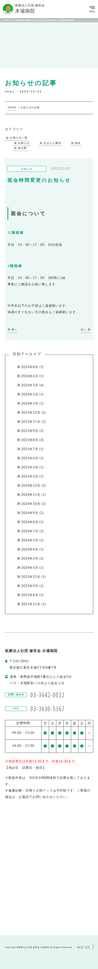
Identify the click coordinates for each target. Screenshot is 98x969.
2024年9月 (29, 513)
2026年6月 (29, 376)
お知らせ (24, 143)
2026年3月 (29, 385)
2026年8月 (29, 367)
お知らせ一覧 (19, 138)
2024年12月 (30, 485)
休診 (78, 143)
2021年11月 (30, 604)
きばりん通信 (52, 143)
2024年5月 (29, 540)
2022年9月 (29, 586)
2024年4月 (29, 549)
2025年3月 (29, 476)
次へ (84, 329)
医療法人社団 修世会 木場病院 (33, 947)
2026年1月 (29, 403)
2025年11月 (30, 421)
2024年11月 (30, 494)
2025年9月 (29, 431)
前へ (13, 329)
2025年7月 (29, 449)
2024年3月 (29, 558)
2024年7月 (29, 531)
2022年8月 (29, 595)
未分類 (22, 148)
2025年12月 (30, 412)
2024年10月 (30, 504)
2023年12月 (30, 577)
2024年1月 (29, 567)
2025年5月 (29, 467)
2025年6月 (29, 458)
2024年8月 (29, 522)
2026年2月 (29, 394)
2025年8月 (29, 440)
